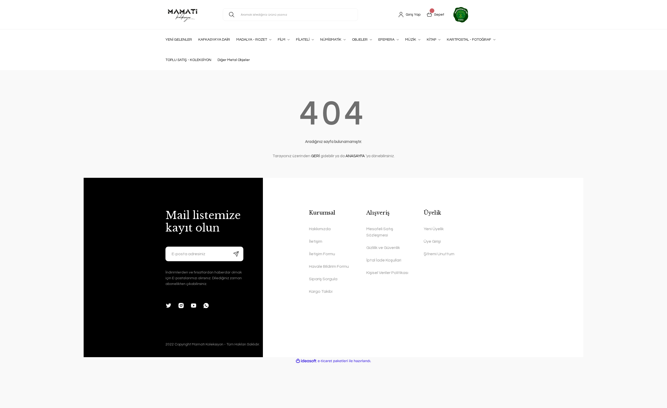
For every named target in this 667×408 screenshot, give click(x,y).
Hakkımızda (320, 229)
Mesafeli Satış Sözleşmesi (379, 232)
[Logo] (182, 14)
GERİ (315, 156)
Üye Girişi (432, 241)
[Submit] (236, 254)
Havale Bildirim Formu (329, 266)
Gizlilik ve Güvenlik (383, 248)
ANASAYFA (355, 156)
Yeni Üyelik (434, 229)
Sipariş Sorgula (323, 279)
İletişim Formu (322, 254)
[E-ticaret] (333, 361)
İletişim (315, 241)
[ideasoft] (306, 360)
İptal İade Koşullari (383, 260)
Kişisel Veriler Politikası (387, 273)
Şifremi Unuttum (439, 254)
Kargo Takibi (320, 291)
